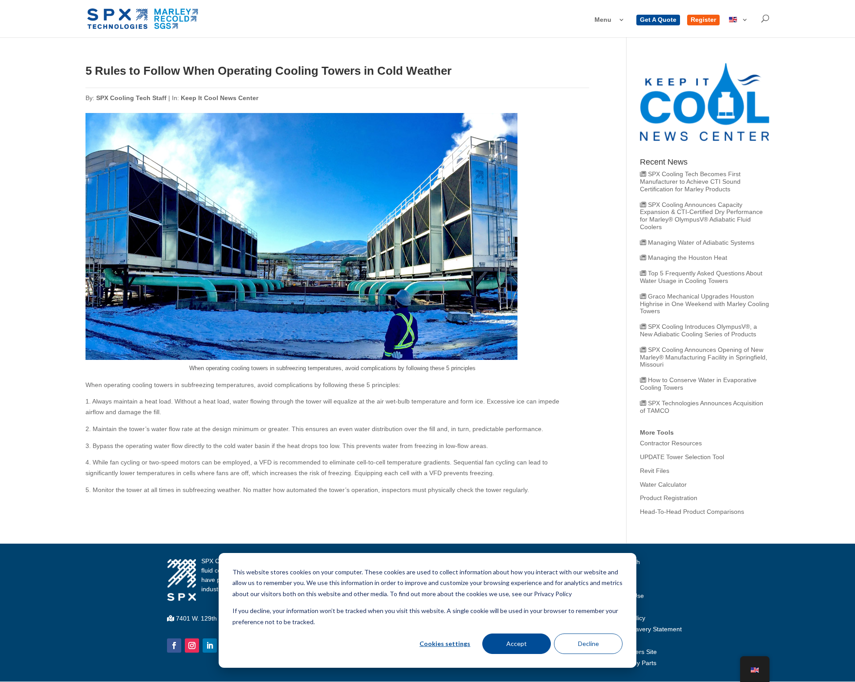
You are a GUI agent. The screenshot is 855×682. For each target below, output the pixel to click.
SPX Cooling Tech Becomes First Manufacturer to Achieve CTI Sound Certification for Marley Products (690, 181)
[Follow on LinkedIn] (210, 645)
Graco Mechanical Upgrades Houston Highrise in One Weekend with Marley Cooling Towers (704, 304)
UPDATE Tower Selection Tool (682, 456)
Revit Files (654, 470)
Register (703, 19)
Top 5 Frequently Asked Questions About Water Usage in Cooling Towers (701, 277)
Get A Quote (658, 19)
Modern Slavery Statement (644, 629)
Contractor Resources (671, 443)
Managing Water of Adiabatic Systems (701, 242)
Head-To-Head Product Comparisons (692, 511)
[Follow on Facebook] (174, 645)
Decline (588, 643)
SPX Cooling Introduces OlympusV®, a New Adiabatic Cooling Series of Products (698, 330)
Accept (516, 643)
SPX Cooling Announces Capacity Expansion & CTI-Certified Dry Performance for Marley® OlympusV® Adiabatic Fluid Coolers (701, 215)
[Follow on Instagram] (192, 645)
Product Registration (668, 497)
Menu (602, 19)
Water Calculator (663, 484)
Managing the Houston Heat (687, 257)
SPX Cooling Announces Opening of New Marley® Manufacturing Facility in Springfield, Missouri (703, 357)
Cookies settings (444, 643)
